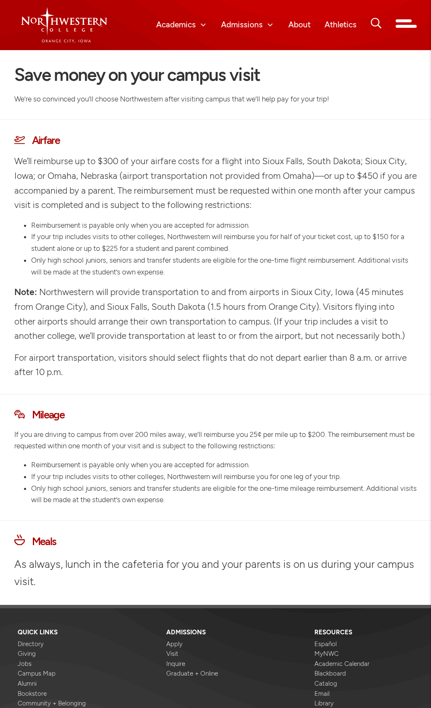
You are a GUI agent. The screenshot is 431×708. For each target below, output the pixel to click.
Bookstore (32, 693)
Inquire (175, 664)
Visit (172, 653)
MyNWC (326, 653)
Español (325, 644)
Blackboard (330, 673)
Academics (176, 25)
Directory (31, 644)
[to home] (64, 25)
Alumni (27, 683)
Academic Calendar (342, 664)
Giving (27, 653)
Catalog (325, 683)
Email (322, 693)
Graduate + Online (192, 673)
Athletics (341, 25)
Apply (174, 644)
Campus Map (37, 673)
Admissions (242, 25)
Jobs (25, 664)
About (299, 25)
